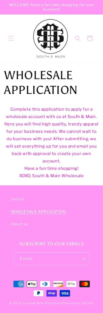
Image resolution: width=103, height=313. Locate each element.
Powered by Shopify (78, 303)
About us (19, 224)
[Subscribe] (83, 258)
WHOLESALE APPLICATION (38, 211)
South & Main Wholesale (42, 303)
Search (18, 199)
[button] (11, 38)
